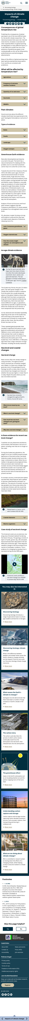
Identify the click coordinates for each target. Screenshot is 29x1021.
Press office (18, 949)
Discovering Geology (10, 7)
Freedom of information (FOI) (10, 968)
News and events (20, 947)
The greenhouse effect (11, 773)
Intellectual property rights (10, 971)
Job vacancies (19, 952)
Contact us (5, 949)
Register (7, 985)
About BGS (5, 947)
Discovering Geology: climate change (12, 9)
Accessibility (5, 952)
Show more (8, 622)
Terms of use (6, 966)
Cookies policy (6, 963)
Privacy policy (6, 960)
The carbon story (9, 733)
